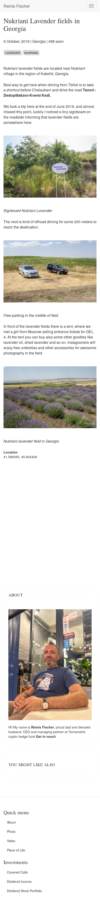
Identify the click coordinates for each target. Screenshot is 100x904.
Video (11, 840)
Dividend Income (19, 881)
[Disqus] (50, 522)
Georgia (39, 41)
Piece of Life (16, 850)
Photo (11, 831)
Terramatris (76, 731)
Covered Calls (17, 872)
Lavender (12, 53)
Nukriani (31, 53)
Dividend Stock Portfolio (24, 890)
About (11, 822)
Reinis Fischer (16, 6)
